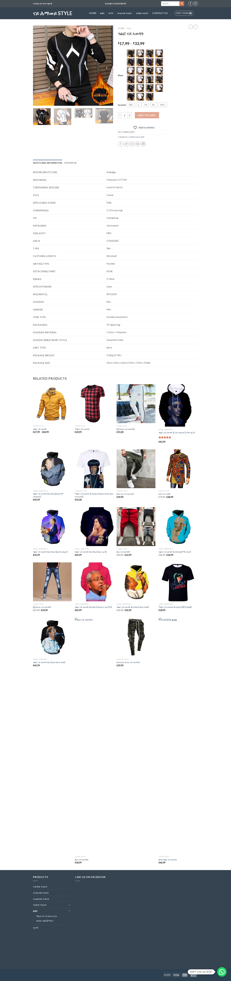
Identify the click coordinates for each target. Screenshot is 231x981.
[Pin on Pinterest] (137, 144)
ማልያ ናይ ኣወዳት (82, 429)
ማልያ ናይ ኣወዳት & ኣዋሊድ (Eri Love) (175, 607)
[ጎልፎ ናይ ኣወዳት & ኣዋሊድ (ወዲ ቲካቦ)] (136, 581)
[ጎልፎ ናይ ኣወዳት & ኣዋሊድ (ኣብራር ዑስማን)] (94, 581)
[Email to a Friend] (132, 144)
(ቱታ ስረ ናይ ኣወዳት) (125, 494)
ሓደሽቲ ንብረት (134, 137)
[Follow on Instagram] (195, 3)
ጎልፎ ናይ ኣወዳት (40, 429)
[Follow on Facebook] (190, 3)
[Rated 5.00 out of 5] (165, 437)
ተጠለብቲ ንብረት (41, 898)
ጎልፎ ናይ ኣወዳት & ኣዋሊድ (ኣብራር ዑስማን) (93, 607)
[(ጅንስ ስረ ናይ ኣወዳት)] (136, 403)
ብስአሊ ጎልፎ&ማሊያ (45, 920)
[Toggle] (69, 905)
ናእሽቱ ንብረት (142, 13)
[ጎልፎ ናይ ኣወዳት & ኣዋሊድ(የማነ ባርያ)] (178, 526)
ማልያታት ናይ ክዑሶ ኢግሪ (46, 916)
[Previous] (38, 66)
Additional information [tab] (47, 163)
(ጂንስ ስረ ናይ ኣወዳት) (42, 607)
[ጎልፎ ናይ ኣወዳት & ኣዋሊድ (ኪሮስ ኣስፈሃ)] (52, 526)
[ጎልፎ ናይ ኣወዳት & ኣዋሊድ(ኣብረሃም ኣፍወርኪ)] (52, 468)
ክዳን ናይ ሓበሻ (164, 494)
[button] (222, 972)
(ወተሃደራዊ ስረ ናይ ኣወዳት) (128, 662)
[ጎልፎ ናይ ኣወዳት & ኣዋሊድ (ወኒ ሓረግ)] (94, 526)
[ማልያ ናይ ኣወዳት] (94, 403)
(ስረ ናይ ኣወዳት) (123, 551)
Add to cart (147, 115)
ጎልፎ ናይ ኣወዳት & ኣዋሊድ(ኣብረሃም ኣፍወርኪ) (48, 495)
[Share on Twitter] (126, 144)
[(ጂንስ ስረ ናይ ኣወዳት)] (52, 581)
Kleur (120, 75)
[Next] (107, 66)
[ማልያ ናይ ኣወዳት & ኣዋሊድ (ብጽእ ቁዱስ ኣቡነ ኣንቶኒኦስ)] (94, 468)
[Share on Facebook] (120, 144)
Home (92, 13)
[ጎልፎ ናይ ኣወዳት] (52, 403)
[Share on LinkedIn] (143, 144)
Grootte (122, 105)
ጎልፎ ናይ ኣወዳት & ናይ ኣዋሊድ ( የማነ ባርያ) (177, 432)
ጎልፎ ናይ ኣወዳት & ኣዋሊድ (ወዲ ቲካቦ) (133, 607)
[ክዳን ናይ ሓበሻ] (178, 468)
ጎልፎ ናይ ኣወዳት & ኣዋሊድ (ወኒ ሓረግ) (91, 551)
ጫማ (110, 13)
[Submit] (181, 3)
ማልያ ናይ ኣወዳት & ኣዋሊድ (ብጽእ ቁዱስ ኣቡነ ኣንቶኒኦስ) (94, 495)
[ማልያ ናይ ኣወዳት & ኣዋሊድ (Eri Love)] (178, 581)
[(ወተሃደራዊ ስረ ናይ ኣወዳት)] (136, 637)
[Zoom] (37, 102)
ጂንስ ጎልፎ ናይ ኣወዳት (168, 859)
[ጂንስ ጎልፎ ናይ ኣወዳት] (178, 736)
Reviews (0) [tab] (70, 163)
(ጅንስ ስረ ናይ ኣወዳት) (126, 429)
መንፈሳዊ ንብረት (124, 13)
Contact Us (160, 13)
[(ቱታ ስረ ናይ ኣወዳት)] (136, 468)
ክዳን (102, 13)
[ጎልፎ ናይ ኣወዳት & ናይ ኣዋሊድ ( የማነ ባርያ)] (178, 405)
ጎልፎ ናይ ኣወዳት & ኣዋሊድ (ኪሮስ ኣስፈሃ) (50, 551)
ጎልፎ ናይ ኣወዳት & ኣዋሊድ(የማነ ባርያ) (175, 551)
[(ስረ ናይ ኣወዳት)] (136, 526)
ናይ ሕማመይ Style (52, 13)
